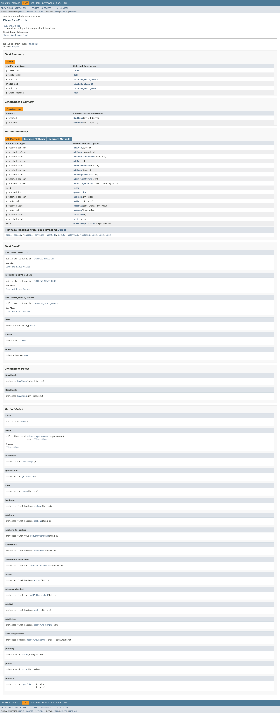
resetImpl (79, 215)
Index (58, 3)
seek (76, 219)
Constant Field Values (18, 267)
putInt (77, 201)
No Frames (46, 8)
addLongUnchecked (83, 174)
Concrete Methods (59, 139)
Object (15, 47)
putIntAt (78, 206)
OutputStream (87, 223)
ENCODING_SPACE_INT (84, 84)
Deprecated (48, 3)
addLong (78, 170)
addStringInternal (83, 183)
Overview (5, 3)
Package (16, 3)
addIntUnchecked (82, 166)
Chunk (6, 35)
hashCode (51, 235)
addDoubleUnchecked (84, 156)
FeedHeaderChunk (20, 35)
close (76, 188)
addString (79, 179)
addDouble (79, 152)
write (76, 223)
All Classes (62, 8)
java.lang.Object (11, 26)
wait (94, 235)
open (76, 93)
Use (32, 3)
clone (9, 235)
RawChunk (33, 44)
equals (17, 235)
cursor (77, 70)
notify (61, 235)
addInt (77, 161)
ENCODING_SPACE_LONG (85, 88)
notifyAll (73, 235)
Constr (29, 12)
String (88, 179)
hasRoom (78, 197)
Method (39, 12)
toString (85, 235)
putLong (78, 210)
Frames (35, 8)
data (76, 75)
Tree (38, 3)
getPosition (80, 192)
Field (21, 12)
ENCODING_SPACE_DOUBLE (86, 79)
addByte (78, 148)
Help (65, 3)
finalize (28, 235)
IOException (40, 439)
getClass (39, 235)
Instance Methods (34, 139)
